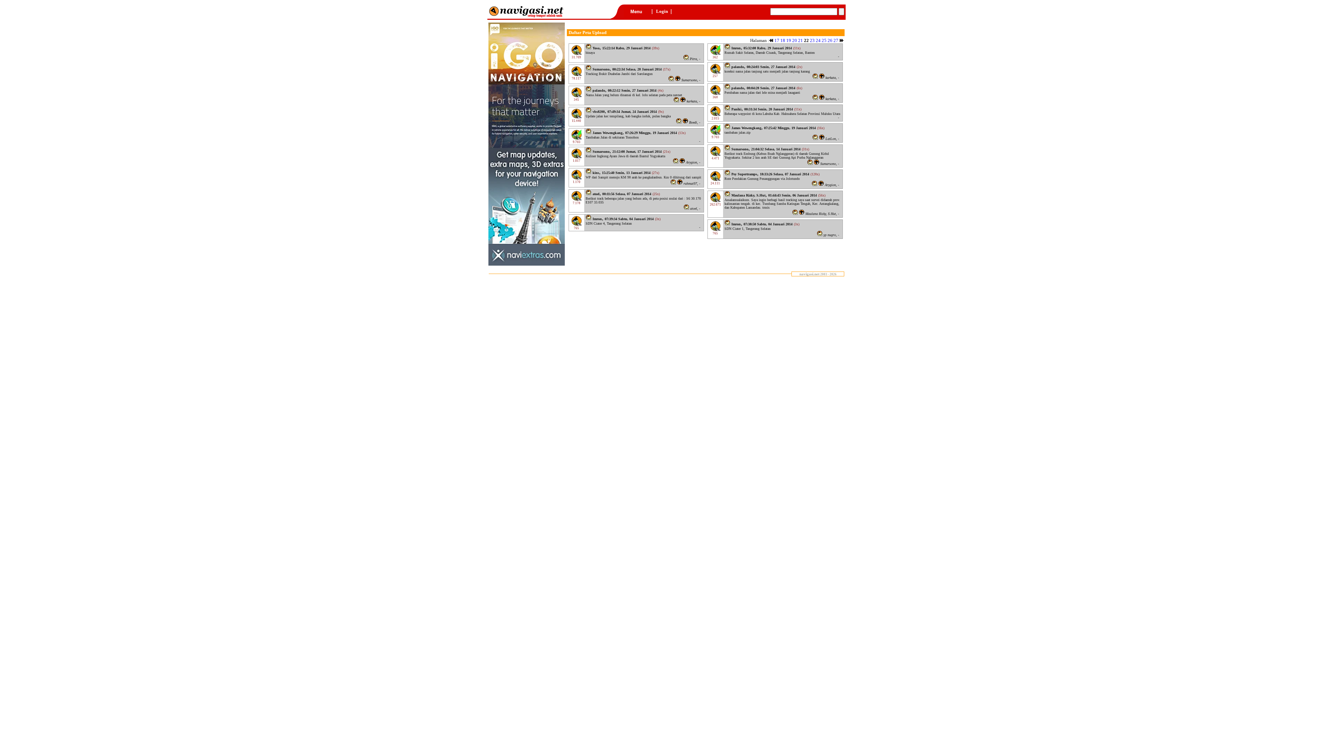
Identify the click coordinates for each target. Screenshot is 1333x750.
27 (835, 40)
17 (776, 40)
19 (788, 40)
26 (830, 40)
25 (824, 40)
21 (800, 40)
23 (812, 40)
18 (782, 40)
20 (794, 40)
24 (818, 40)
